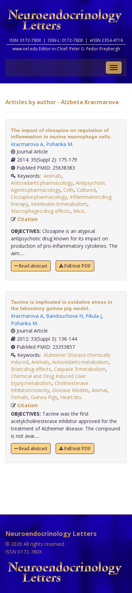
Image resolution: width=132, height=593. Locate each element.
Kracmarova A (27, 144)
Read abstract (32, 266)
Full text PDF (77, 266)
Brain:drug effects (31, 369)
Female (19, 397)
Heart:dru (70, 397)
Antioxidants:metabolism (80, 362)
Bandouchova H (64, 316)
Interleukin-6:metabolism (59, 204)
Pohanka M (59, 144)
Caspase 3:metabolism (80, 369)
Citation (27, 219)
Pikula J (94, 316)
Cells (68, 190)
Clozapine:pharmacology (39, 197)
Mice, (79, 211)
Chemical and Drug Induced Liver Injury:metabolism (48, 379)
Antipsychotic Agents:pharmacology (58, 186)
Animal (99, 390)
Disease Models (70, 390)
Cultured (86, 190)
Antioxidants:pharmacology (42, 182)
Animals (53, 175)
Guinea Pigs (44, 397)
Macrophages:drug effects (40, 211)
